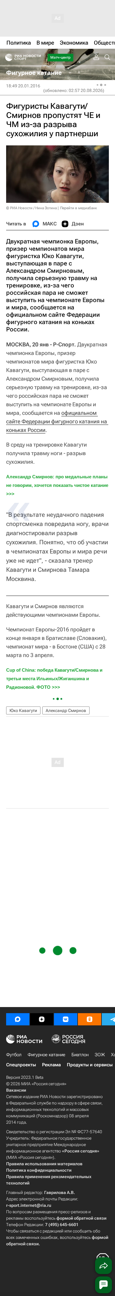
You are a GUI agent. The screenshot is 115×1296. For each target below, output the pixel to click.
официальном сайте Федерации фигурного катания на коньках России (57, 421)
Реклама (51, 1065)
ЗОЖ (100, 1054)
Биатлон (80, 1054)
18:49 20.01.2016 (23, 85)
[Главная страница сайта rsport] (37, 57)
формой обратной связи (81, 1218)
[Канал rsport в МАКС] (17, 1019)
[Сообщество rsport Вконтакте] (65, 1019)
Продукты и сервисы (90, 1065)
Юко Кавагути (23, 710)
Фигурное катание (46, 1054)
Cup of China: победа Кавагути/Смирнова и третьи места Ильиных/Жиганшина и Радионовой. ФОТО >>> (55, 678)
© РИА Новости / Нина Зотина (31, 208)
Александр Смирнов (66, 710)
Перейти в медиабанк (78, 208)
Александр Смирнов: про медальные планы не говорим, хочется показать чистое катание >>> (57, 485)
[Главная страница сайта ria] (7, 57)
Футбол (13, 1054)
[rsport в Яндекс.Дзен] (41, 1019)
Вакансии (16, 1090)
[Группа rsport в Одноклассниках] (89, 1019)
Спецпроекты (21, 1065)
